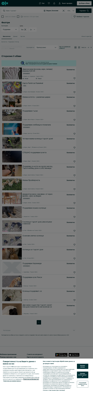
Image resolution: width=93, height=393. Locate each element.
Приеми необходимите (82, 375)
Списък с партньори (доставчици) (54, 390)
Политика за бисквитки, (31, 379)
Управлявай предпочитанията (82, 384)
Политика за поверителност (12, 381)
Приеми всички (82, 366)
